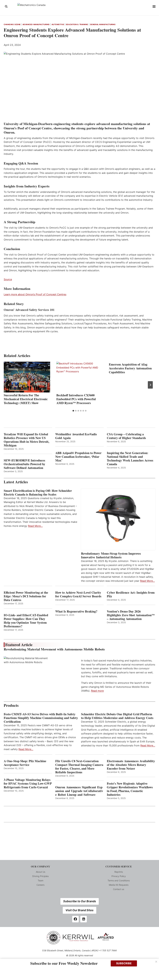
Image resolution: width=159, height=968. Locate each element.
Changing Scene (12, 24)
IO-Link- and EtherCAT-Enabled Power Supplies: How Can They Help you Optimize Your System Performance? (26, 620)
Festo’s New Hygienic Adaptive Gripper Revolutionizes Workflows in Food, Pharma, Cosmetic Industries (130, 789)
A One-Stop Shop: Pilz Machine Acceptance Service (25, 763)
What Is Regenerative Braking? (76, 611)
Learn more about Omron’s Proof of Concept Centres (35, 294)
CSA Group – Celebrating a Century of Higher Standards (126, 436)
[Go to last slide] (8, 385)
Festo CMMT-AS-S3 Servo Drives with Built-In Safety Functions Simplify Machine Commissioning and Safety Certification (41, 717)
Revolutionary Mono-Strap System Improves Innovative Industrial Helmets (111, 555)
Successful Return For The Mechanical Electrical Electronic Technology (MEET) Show (26, 399)
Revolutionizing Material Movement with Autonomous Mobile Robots (54, 649)
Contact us (118, 889)
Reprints (118, 872)
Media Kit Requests (118, 885)
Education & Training (77, 24)
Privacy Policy (118, 876)
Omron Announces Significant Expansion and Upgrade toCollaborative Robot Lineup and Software (79, 791)
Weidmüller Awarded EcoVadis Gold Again (76, 436)
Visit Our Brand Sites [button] (79, 910)
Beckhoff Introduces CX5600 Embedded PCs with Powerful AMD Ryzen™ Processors (76, 399)
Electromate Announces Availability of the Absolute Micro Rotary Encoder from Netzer (131, 764)
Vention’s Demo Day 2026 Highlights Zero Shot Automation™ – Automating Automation (131, 615)
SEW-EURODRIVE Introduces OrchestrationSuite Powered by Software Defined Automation (24, 464)
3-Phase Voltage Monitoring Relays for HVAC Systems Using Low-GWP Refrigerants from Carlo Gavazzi (28, 783)
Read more (97, 690)
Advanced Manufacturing (36, 24)
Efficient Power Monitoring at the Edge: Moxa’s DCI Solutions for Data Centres (26, 596)
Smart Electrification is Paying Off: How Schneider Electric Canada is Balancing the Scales (38, 492)
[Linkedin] (83, 919)
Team (40, 880)
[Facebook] (75, 919)
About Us (40, 872)
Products (11, 705)
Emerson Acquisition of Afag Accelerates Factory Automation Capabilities (130, 368)
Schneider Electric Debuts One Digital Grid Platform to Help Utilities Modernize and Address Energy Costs (117, 716)
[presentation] (27, 377)
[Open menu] (154, 6)
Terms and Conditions (119, 880)
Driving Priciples (40, 876)
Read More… (35, 525)
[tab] (73, 410)
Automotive (58, 24)
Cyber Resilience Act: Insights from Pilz (131, 594)
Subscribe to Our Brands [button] (79, 901)
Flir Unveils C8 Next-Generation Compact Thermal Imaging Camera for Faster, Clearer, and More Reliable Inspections (79, 766)
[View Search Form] (6, 6)
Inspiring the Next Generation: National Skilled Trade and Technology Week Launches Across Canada (130, 458)
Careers (40, 885)
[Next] (150, 385)
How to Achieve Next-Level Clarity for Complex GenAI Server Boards (78, 594)
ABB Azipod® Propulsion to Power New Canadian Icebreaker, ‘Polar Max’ (78, 456)
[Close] (156, 962)
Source (8, 279)
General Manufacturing (103, 24)
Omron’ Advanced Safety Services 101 (29, 310)
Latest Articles (16, 482)
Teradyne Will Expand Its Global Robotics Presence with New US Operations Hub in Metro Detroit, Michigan (26, 439)
